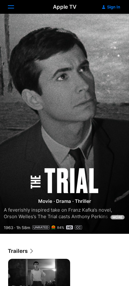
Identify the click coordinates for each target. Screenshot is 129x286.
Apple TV (64, 7)
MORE (117, 217)
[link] (21, 251)
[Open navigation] (15, 7)
